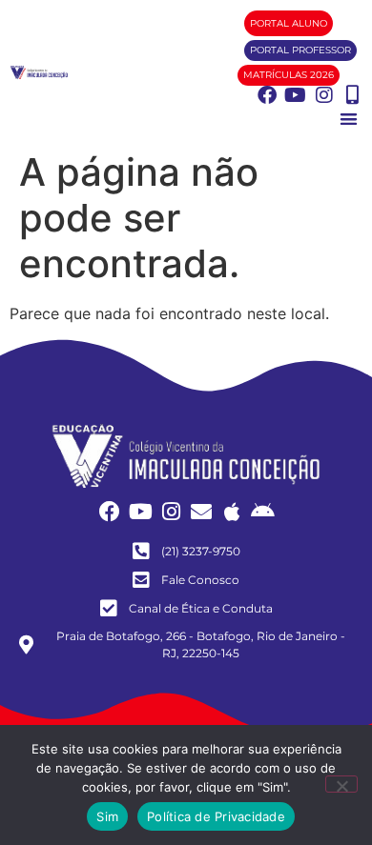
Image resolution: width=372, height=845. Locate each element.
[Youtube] (295, 95)
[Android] (262, 511)
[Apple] (231, 511)
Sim (107, 816)
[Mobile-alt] (352, 95)
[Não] (341, 784)
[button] (348, 118)
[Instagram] (324, 95)
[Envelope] (201, 511)
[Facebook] (267, 95)
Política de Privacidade (216, 816)
